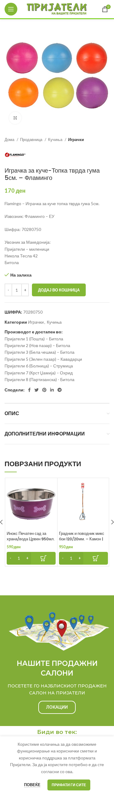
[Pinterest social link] (44, 390)
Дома (10, 139)
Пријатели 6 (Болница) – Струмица (39, 365)
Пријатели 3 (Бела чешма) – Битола (39, 352)
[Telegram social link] (60, 390)
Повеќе (32, 784)
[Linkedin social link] (52, 390)
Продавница (31, 139)
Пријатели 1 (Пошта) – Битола (34, 338)
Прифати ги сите (69, 785)
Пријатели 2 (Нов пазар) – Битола (37, 345)
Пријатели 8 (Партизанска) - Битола (39, 379)
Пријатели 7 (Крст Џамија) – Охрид (39, 372)
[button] (31, 558)
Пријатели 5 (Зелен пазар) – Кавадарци (43, 359)
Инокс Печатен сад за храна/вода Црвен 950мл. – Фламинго (31, 539)
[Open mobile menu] (11, 9)
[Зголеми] (15, 118)
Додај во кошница (59, 289)
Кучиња (55, 139)
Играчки (76, 139)
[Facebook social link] (29, 390)
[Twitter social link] (36, 390)
